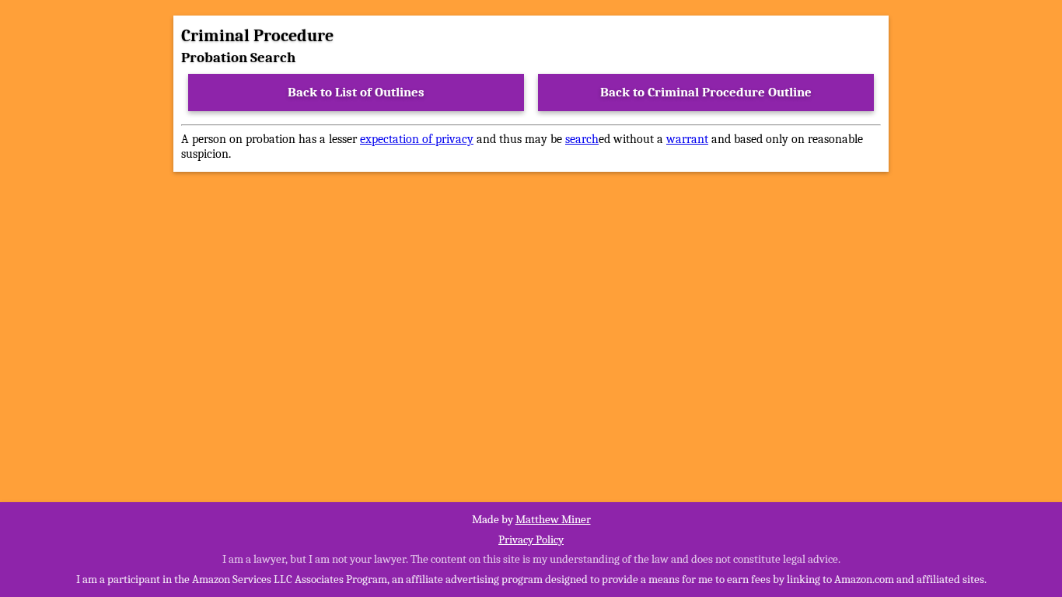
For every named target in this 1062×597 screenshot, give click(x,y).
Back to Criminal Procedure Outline (706, 92)
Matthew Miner (553, 519)
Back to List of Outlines (356, 92)
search (582, 139)
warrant (687, 139)
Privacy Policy (531, 539)
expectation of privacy (416, 139)
